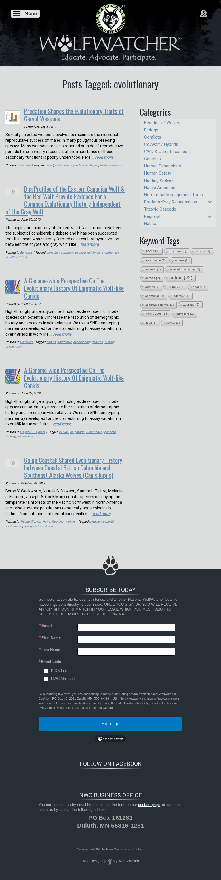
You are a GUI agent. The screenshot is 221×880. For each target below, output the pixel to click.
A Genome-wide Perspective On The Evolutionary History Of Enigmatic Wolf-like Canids (74, 288)
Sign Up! (110, 723)
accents (202, 251)
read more (104, 157)
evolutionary (63, 165)
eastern (80, 252)
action (181, 277)
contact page (149, 804)
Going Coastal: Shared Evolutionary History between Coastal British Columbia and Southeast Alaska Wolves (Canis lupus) (73, 467)
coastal (108, 522)
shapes (93, 165)
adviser (173, 322)
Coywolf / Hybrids (32, 432)
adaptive (181, 295)
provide (23, 257)
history (109, 342)
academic (177, 251)
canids (51, 342)
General (25, 165)
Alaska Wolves (30, 522)
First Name (51, 638)
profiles (10, 257)
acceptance (155, 260)
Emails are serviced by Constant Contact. (85, 707)
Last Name (50, 650)
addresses (156, 313)
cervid (49, 165)
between (95, 522)
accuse (181, 260)
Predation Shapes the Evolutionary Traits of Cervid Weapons (74, 114)
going (28, 526)
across (152, 278)
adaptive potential (159, 304)
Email (46, 626)
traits (104, 165)
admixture (185, 313)
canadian (52, 252)
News (46, 522)
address (191, 304)
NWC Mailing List (65, 679)
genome (97, 342)
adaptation (154, 295)
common (67, 252)
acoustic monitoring (185, 269)
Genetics (26, 252)
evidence (93, 252)
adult (150, 322)
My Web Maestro (126, 861)
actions (152, 286)
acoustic (153, 269)
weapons (115, 165)
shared (49, 526)
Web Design (92, 861)
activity (176, 286)
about (152, 251)
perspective (13, 347)
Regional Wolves (63, 522)
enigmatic (64, 342)
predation (80, 165)
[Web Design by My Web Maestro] (109, 861)
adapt (199, 286)
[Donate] (203, 14)
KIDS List (59, 671)
